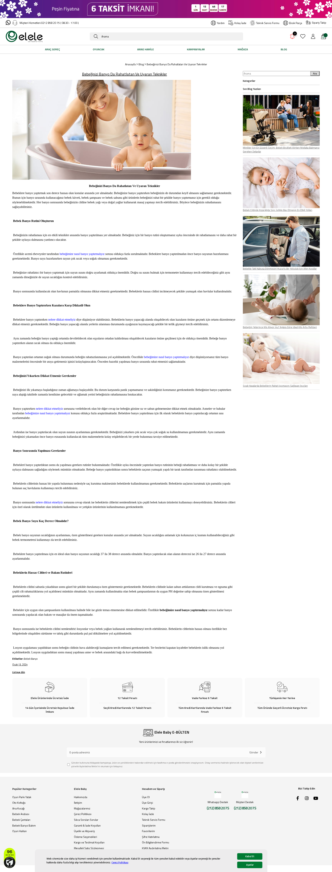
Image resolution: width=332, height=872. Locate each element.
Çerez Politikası (119, 863)
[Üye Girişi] (313, 36)
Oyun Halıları (19, 831)
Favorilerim (148, 831)
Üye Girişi (147, 803)
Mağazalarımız (82, 808)
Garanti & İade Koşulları (87, 825)
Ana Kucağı (18, 808)
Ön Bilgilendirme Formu (155, 842)
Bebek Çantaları (21, 820)
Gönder (253, 752)
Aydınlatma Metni (88, 766)
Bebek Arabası (20, 814)
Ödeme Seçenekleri (85, 837)
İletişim (78, 803)
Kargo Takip (148, 808)
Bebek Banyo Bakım (24, 825)
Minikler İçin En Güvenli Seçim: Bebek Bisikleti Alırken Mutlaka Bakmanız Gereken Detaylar (281, 149)
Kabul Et (249, 856)
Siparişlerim (149, 825)
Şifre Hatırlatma (150, 837)
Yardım (221, 23)
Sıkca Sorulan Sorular (86, 820)
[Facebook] (298, 798)
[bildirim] (292, 37)
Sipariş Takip (319, 23)
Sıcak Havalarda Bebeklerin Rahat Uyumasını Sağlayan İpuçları (275, 386)
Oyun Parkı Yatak (21, 797)
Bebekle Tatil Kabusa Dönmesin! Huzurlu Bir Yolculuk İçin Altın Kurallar (280, 269)
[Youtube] (316, 798)
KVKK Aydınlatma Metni (155, 848)
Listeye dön (18, 672)
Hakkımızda (80, 797)
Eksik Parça (295, 23)
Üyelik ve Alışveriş (84, 831)
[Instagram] (307, 798)
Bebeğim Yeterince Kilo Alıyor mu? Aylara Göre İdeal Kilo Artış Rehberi (280, 327)
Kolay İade (240, 23)
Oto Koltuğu (19, 803)
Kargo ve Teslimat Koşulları (89, 842)
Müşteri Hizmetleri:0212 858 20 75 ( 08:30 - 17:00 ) (49, 23)
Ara (315, 73)
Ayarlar (250, 865)
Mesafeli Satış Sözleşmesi (89, 848)
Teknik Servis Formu (267, 23)
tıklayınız (117, 766)
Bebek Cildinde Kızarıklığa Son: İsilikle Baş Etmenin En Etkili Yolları (277, 210)
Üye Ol (146, 797)
